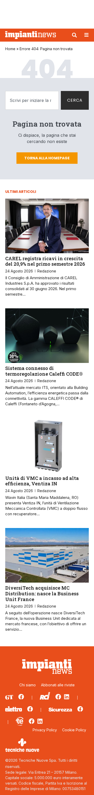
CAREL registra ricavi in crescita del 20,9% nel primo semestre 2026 (45, 261)
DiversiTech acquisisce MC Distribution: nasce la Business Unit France (42, 593)
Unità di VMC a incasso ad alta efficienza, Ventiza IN (42, 481)
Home (10, 49)
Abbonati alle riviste (58, 685)
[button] (74, 35)
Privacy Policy (45, 730)
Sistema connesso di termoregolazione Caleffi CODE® (44, 371)
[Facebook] (21, 697)
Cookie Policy (74, 730)
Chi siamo (27, 685)
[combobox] (32, 100)
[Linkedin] (66, 697)
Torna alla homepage (47, 158)
